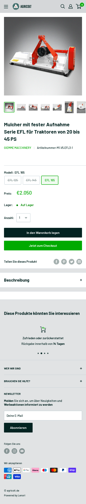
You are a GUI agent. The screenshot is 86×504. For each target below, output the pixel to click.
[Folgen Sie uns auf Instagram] (14, 451)
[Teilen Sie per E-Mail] (79, 261)
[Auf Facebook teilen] (56, 261)
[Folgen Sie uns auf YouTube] (22, 451)
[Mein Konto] (71, 6)
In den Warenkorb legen (43, 232)
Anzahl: (9, 218)
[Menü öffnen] (6, 6)
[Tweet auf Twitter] (71, 261)
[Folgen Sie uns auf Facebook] (7, 451)
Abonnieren (18, 427)
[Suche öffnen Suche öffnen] (63, 6)
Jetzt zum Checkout (43, 245)
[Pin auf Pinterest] (64, 261)
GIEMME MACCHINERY (17, 147)
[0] (78, 6)
